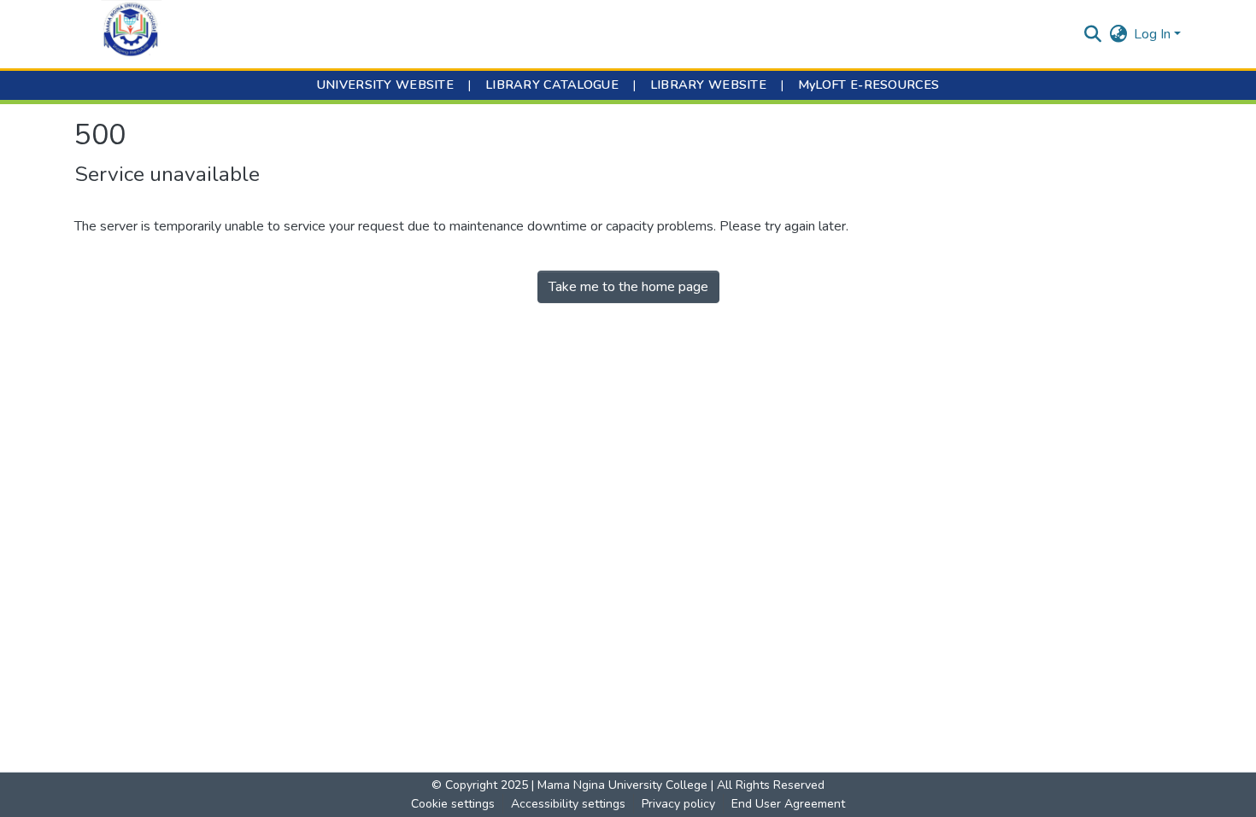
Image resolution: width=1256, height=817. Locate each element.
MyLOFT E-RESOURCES (868, 84)
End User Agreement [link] (788, 804)
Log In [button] (1154, 34)
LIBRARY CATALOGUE (552, 84)
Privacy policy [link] (678, 804)
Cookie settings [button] (453, 804)
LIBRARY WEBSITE (708, 84)
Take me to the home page (628, 286)
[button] (131, 34)
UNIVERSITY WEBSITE (385, 84)
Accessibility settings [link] (568, 804)
